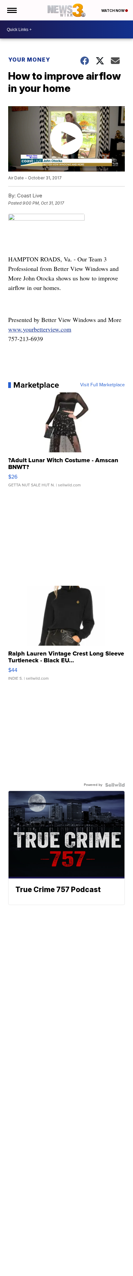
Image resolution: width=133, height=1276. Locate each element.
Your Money (29, 59)
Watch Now (113, 11)
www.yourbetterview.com (39, 329)
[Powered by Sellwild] (115, 784)
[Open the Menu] (11, 10)
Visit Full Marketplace (102, 385)
